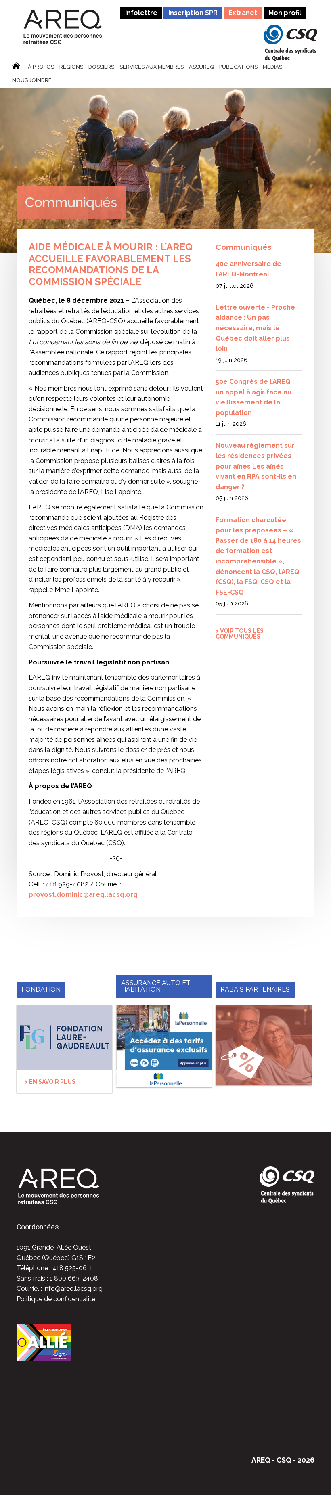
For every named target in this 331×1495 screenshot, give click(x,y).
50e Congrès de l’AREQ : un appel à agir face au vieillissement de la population (255, 397)
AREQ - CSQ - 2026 (282, 1460)
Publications (238, 67)
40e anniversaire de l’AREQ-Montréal (248, 269)
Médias (272, 67)
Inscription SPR (193, 13)
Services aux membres (151, 67)
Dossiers (101, 67)
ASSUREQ (201, 67)
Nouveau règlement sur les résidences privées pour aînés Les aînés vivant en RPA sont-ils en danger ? (256, 466)
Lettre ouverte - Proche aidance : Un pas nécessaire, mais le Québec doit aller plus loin (255, 328)
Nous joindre (32, 80)
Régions (71, 67)
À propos (41, 67)
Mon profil (284, 13)
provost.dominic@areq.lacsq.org (83, 894)
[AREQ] (63, 26)
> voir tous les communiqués (240, 634)
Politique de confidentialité (56, 1299)
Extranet (242, 13)
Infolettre (141, 13)
